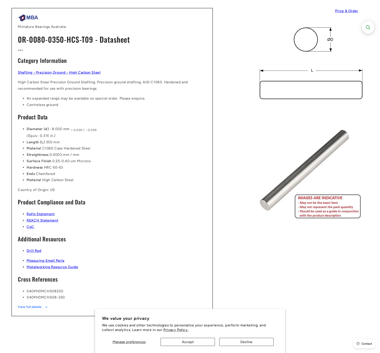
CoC (30, 227)
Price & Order (346, 11)
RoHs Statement (41, 214)
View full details (30, 307)
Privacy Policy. (175, 330)
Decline (246, 342)
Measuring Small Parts (45, 260)
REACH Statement (42, 220)
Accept (188, 342)
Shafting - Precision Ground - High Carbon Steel (59, 72)
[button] (368, 27)
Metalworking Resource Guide (52, 267)
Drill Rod (34, 251)
